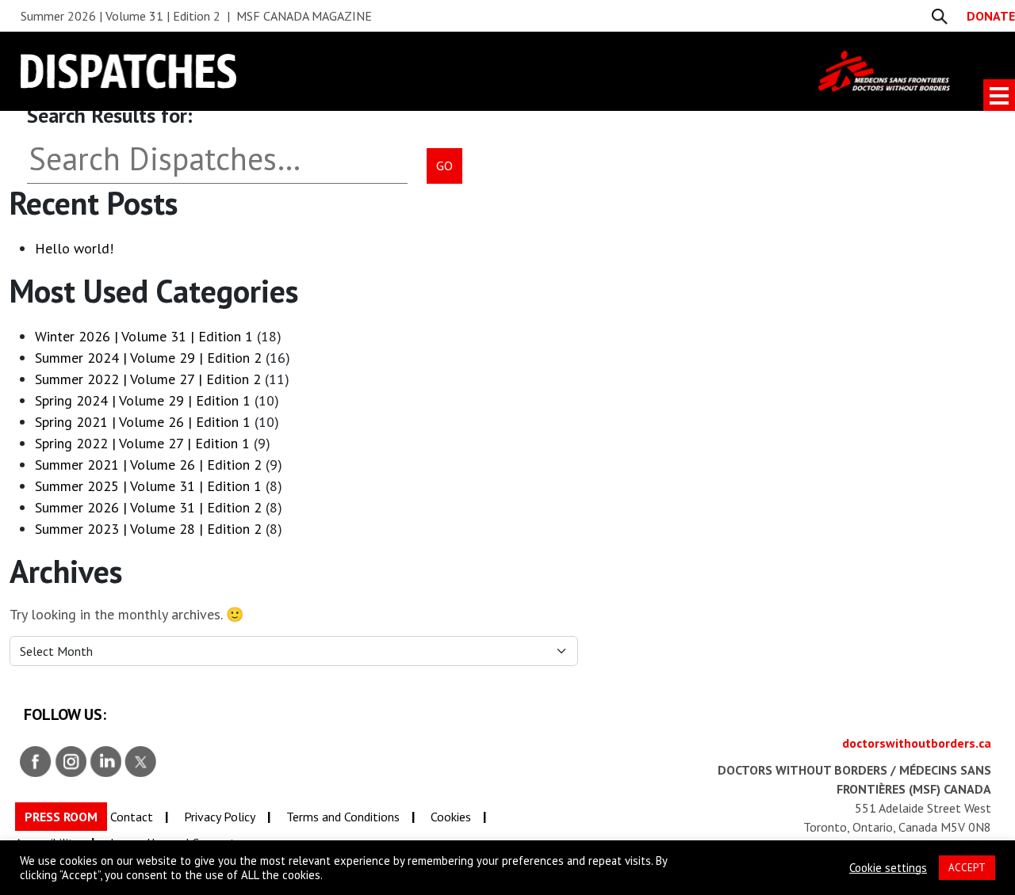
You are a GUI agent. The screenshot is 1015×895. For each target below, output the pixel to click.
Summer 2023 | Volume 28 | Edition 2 (148, 529)
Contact (131, 817)
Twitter (141, 762)
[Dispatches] (420, 71)
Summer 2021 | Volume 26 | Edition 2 (148, 464)
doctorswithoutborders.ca (916, 743)
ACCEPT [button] (967, 867)
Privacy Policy (219, 817)
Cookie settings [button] (888, 868)
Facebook (36, 762)
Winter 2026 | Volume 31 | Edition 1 (144, 336)
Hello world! (74, 248)
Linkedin (106, 762)
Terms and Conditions (343, 817)
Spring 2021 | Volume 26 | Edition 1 (143, 422)
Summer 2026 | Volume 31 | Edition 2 (148, 507)
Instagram (71, 762)
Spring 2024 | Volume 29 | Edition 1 (143, 400)
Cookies (451, 817)
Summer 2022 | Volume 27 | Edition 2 (148, 379)
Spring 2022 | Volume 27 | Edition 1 (142, 443)
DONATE (991, 16)
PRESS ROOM (61, 817)
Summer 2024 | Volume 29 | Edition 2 (148, 357)
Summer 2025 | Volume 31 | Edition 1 (148, 486)
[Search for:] (210, 165)
